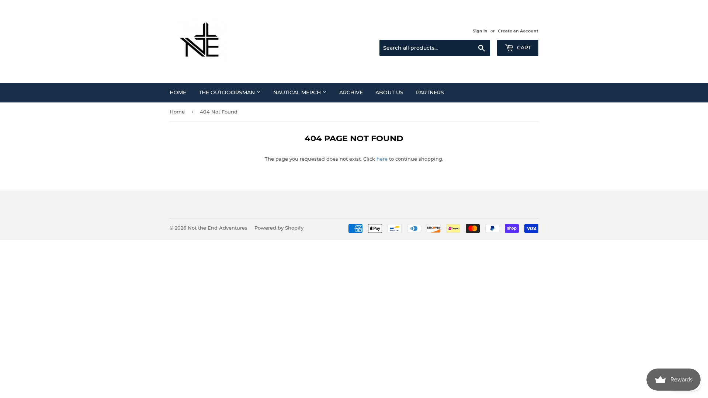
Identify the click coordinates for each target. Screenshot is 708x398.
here (382, 159)
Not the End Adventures (217, 228)
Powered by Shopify (278, 228)
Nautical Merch (297, 92)
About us (389, 92)
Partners (430, 92)
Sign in (480, 31)
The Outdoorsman (227, 92)
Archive (351, 92)
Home (178, 92)
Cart (523, 47)
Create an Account (518, 31)
